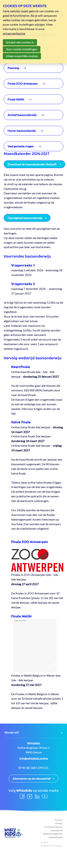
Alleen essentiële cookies (22, 56)
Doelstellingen (56, 837)
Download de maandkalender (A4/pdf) (32, 164)
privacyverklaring (14, 33)
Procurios (58, 845)
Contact (59, 820)
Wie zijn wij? (11, 732)
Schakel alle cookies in (20, 42)
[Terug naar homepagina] (13, 833)
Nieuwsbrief (57, 830)
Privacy (59, 823)
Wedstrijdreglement (53, 833)
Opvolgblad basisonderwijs (25, 218)
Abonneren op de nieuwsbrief (31, 778)
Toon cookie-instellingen (21, 49)
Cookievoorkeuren (53, 826)
